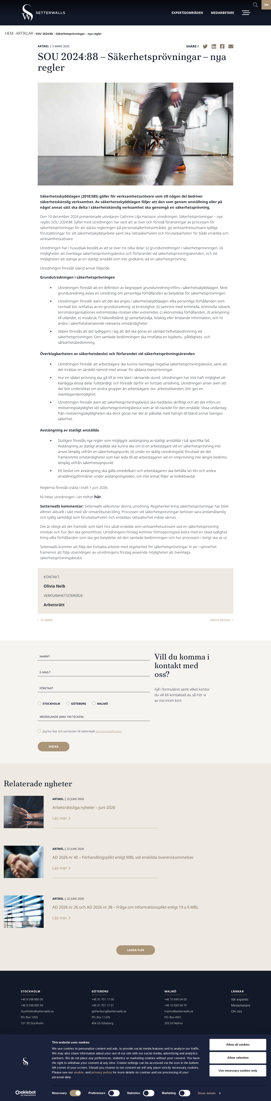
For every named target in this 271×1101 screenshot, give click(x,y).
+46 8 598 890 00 (32, 999)
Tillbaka (46, 620)
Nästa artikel (220, 620)
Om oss (236, 1011)
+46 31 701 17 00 (103, 999)
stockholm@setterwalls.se (37, 1011)
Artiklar (24, 33)
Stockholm (51, 703)
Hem (9, 33)
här (97, 496)
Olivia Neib (54, 586)
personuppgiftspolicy (109, 731)
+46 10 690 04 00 (175, 999)
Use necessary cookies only (238, 1070)
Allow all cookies (238, 1044)
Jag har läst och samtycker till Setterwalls (82, 731)
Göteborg (78, 703)
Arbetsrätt (54, 604)
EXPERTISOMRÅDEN (187, 13)
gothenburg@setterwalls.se (109, 1011)
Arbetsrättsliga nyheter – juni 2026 (83, 807)
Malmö (102, 703)
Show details (207, 1093)
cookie (79, 1072)
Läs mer (59, 818)
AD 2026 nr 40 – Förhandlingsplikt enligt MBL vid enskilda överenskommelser (123, 857)
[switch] (114, 1093)
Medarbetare (240, 1005)
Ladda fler (135, 950)
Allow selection (238, 1057)
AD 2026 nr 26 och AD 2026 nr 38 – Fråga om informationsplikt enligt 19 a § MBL (125, 907)
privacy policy (101, 1072)
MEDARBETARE (222, 13)
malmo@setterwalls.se (178, 1011)
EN (266, 5)
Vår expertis (239, 999)
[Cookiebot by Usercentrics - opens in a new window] (25, 1093)
